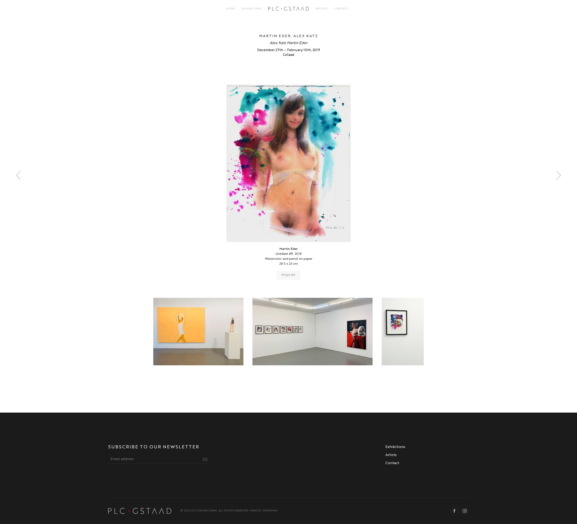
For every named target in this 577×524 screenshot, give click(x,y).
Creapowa (270, 511)
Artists (321, 9)
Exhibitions (251, 9)
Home (230, 9)
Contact (341, 9)
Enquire (288, 275)
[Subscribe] (205, 459)
